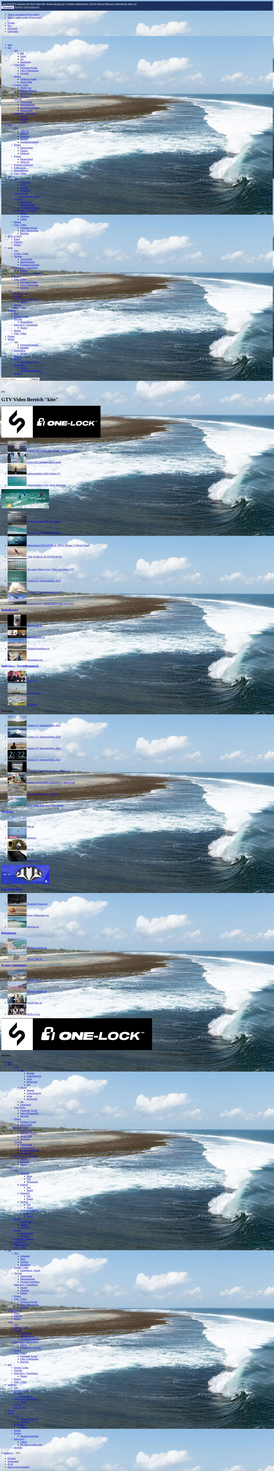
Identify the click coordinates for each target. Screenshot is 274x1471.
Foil (10, 125)
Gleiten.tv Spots (28, 79)
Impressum (13, 1461)
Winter (11, 339)
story (10, 44)
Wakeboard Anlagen (30, 273)
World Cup (25, 87)
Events (17, 156)
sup (9, 176)
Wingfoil (24, 130)
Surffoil (24, 139)
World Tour (26, 93)
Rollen (17, 245)
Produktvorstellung (29, 107)
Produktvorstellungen (31, 370)
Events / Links (21, 85)
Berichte (24, 73)
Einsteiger (25, 190)
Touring (24, 187)
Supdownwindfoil (29, 142)
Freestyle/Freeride (29, 345)
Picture (23, 353)
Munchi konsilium (29, 362)
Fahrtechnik (26, 102)
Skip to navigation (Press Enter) (23, 14)
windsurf (12, 310)
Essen (17, 239)
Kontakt (12, 1458)
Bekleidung (20, 350)
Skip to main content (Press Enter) (25, 17)
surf (9, 290)
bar (21, 59)
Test (16, 50)
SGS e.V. (25, 96)
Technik (18, 99)
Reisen (17, 76)
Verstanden (8, 7)
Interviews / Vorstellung (26, 113)
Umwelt (18, 242)
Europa (24, 150)
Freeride (24, 347)
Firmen (11, 336)
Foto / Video (20, 173)
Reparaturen (26, 110)
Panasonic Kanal (28, 67)
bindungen (25, 62)
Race (22, 185)
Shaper (23, 116)
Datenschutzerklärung (18, 1467)
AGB (10, 1464)
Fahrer (23, 122)
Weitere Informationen (27, 7)
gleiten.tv (8, 1453)
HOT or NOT (15, 236)
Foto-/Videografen (29, 70)
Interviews (19, 365)
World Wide (26, 82)
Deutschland (26, 147)
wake (10, 247)
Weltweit (24, 153)
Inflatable (25, 182)
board (23, 56)
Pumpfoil (24, 136)
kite (9, 47)
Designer (24, 119)
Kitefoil (24, 133)
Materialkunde (27, 105)
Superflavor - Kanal (30, 196)
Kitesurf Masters (28, 90)
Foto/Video (19, 65)
